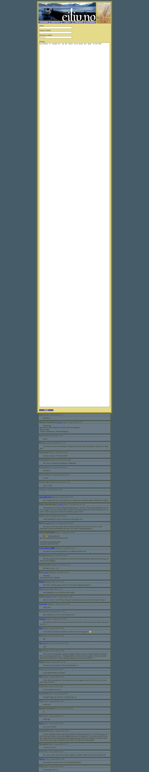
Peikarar (79, 22)
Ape (40, 643)
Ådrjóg (42, 759)
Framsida (44, 22)
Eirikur (42, 582)
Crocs (67, 22)
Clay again (43, 604)
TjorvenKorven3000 (46, 548)
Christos (42, 619)
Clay (41, 589)
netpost (59, 422)
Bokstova (55, 22)
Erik (41, 628)
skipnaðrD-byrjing (46, 497)
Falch (41, 723)
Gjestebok (90, 22)
